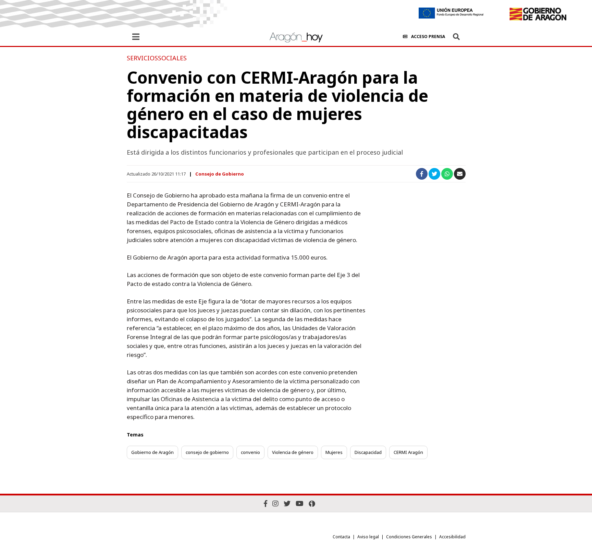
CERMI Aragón (408, 452)
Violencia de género (292, 452)
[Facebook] (265, 503)
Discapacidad (368, 452)
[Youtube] (300, 503)
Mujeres (334, 452)
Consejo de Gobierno (219, 174)
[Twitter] (287, 503)
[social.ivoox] (312, 504)
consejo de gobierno (207, 452)
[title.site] (537, 14)
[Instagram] (275, 503)
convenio (250, 452)
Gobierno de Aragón (152, 452)
